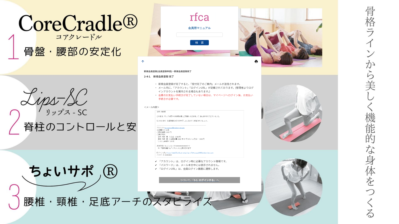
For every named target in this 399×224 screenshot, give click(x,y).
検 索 (199, 42)
